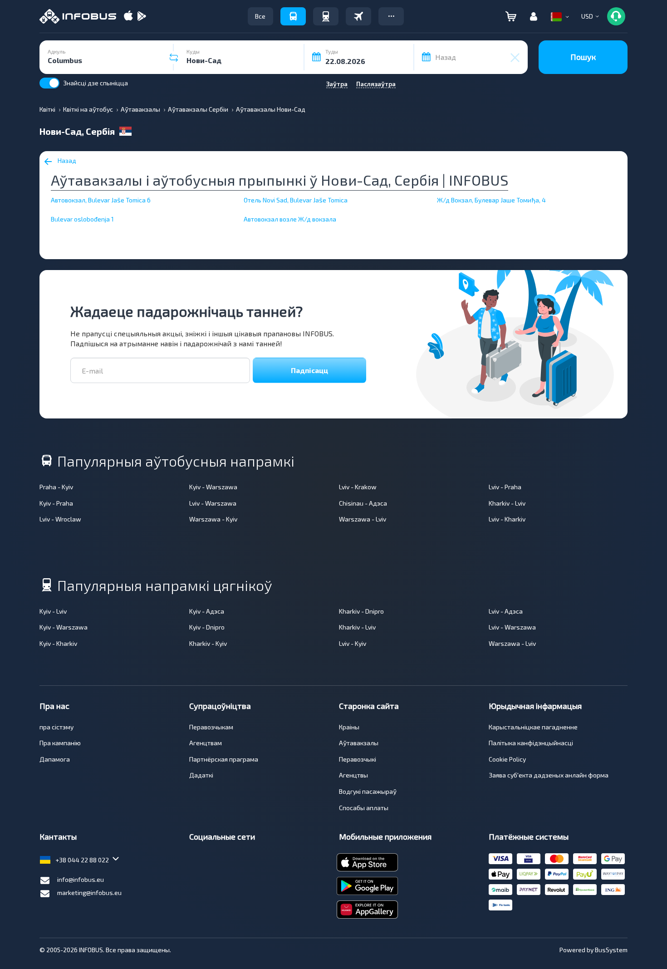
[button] (391, 16)
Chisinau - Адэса (363, 503)
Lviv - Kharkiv (507, 519)
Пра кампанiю (60, 743)
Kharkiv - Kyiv (208, 643)
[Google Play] (141, 16)
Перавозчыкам (211, 727)
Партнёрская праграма (223, 759)
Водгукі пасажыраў (368, 791)
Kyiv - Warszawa (213, 487)
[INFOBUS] (77, 16)
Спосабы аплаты (363, 808)
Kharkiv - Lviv (507, 503)
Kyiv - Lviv (53, 611)
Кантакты (58, 836)
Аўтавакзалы (358, 743)
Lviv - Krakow (358, 487)
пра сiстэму (56, 727)
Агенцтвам (205, 743)
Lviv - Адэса (506, 611)
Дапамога (54, 759)
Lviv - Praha (505, 487)
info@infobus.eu (80, 879)
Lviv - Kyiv (352, 643)
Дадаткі (201, 775)
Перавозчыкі (357, 759)
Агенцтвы (353, 775)
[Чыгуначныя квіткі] (325, 16)
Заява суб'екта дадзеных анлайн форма (548, 775)
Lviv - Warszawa (212, 503)
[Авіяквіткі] (358, 16)
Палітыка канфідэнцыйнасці (531, 743)
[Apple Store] (128, 16)
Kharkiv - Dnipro (361, 611)
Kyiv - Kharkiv (58, 643)
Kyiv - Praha (56, 503)
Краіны (349, 727)
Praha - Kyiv (56, 487)
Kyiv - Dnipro (207, 627)
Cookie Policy (507, 759)
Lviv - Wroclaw (60, 519)
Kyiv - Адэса (206, 611)
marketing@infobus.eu (89, 892)
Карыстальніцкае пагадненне (533, 727)
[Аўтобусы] (293, 16)
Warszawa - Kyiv (213, 519)
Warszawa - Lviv (362, 519)
